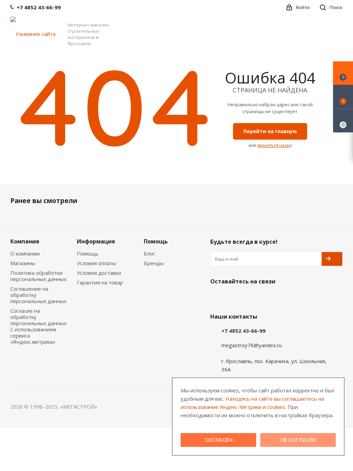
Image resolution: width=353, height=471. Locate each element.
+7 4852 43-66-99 (243, 330)
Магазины (22, 263)
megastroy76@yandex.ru (251, 345)
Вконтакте (217, 297)
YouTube (234, 297)
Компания (24, 241)
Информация (96, 241)
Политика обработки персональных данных (38, 275)
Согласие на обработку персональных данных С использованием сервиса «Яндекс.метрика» (38, 326)
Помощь (88, 253)
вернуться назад (274, 145)
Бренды (154, 263)
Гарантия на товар (100, 282)
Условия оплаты (96, 263)
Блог (149, 253)
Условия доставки (99, 272)
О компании (25, 253)
